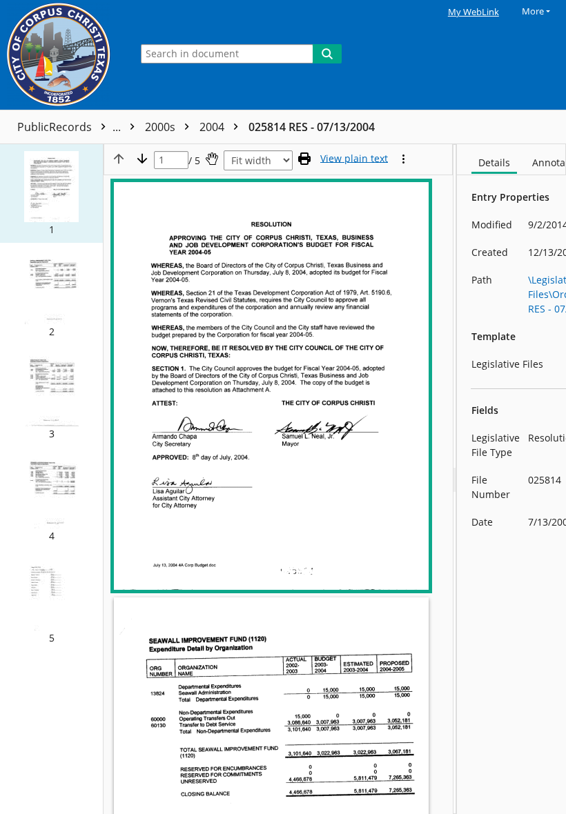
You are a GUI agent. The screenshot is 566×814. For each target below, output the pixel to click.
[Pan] (212, 158)
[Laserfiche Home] (62, 55)
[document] (511, 479)
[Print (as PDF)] (304, 158)
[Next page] (142, 158)
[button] (51, 193)
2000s (161, 127)
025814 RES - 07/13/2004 (311, 127)
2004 (213, 127)
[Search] (327, 53)
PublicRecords (70, 127)
